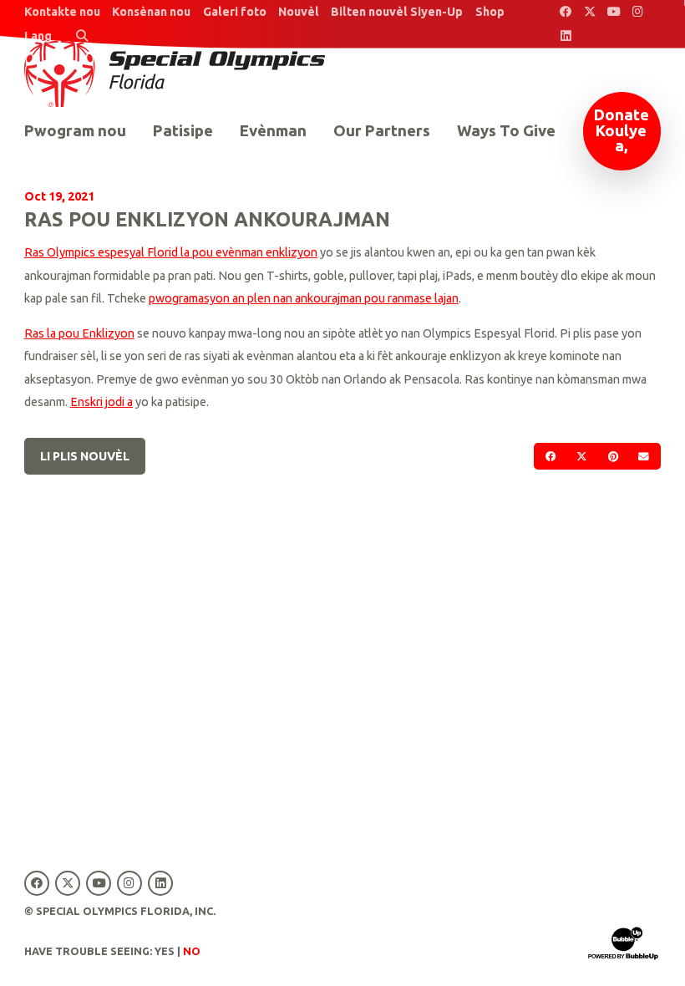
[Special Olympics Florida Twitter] (589, 12)
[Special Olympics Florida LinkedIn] (566, 36)
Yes (165, 951)
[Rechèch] (81, 36)
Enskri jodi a (101, 402)
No (191, 951)
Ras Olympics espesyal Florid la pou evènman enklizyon (170, 252)
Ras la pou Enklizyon (79, 333)
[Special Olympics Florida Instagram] (638, 12)
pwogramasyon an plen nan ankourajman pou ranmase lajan (304, 298)
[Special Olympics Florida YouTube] (613, 12)
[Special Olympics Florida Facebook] (566, 12)
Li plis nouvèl (84, 456)
